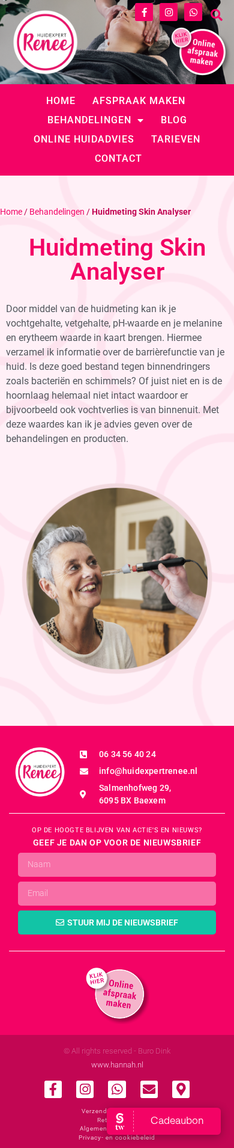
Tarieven (175, 139)
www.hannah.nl (117, 1064)
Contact (118, 158)
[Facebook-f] (144, 12)
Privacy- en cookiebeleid (117, 1137)
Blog (174, 120)
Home (61, 100)
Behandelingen (89, 120)
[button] (217, 15)
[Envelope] (149, 1089)
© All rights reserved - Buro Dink (117, 1050)
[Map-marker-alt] (181, 1089)
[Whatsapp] (193, 12)
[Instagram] (169, 12)
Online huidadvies (84, 139)
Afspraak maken (138, 100)
